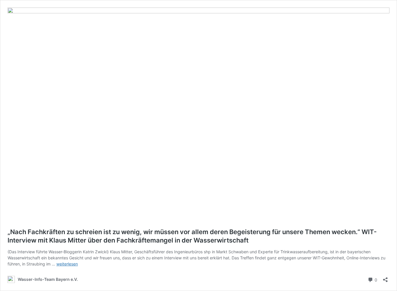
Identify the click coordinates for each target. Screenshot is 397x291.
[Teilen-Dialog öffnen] (385, 277)
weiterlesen (67, 263)
